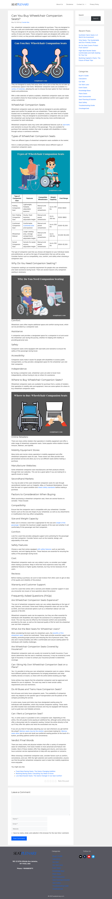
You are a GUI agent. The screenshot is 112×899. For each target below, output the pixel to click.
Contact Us (80, 4)
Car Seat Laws (84, 84)
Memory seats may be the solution (32, 731)
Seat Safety (83, 102)
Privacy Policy (94, 4)
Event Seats (83, 87)
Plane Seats (83, 93)
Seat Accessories (85, 96)
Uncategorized (84, 108)
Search (81, 15)
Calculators (83, 79)
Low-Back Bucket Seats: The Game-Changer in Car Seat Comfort (39, 776)
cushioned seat (28, 225)
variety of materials (18, 89)
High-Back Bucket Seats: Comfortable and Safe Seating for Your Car (89, 53)
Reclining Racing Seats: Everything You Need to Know (35, 773)
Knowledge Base (85, 90)
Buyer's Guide (84, 76)
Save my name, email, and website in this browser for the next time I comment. (41, 833)
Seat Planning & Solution (87, 99)
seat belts (66, 125)
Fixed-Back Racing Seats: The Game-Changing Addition (35, 771)
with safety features (44, 549)
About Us (59, 4)
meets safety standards (46, 487)
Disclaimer (69, 4)
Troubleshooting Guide (87, 105)
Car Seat (82, 81)
